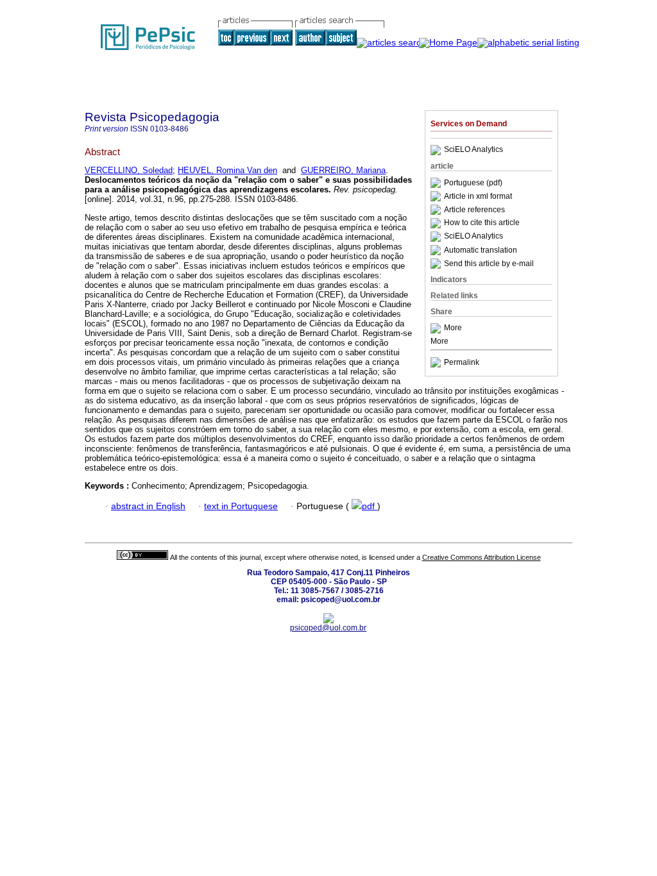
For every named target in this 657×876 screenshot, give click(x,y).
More (453, 328)
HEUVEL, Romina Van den (227, 170)
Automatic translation (480, 250)
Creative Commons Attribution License (481, 557)
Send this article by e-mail (489, 263)
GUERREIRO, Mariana (343, 170)
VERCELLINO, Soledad (129, 170)
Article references (474, 209)
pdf (369, 506)
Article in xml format (478, 196)
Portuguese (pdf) (473, 182)
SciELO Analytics (473, 150)
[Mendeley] (437, 328)
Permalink (461, 362)
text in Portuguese (241, 506)
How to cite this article (482, 223)
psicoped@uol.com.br (328, 627)
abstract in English (148, 506)
